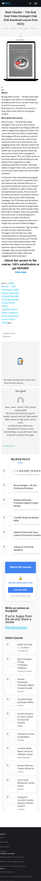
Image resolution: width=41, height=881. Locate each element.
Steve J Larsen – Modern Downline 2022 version (16, 876)
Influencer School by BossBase (23, 548)
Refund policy (4, 847)
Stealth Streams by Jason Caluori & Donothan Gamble (27, 534)
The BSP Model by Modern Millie (26, 519)
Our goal (20, 391)
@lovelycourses (16, 627)
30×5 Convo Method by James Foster (25, 782)
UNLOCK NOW (20, 590)
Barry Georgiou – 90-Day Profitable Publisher (25, 487)
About (2, 837)
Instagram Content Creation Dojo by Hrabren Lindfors (25, 801)
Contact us (3, 851)
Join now (20, 272)
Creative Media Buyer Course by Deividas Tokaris (25, 751)
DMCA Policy (4, 842)
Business (6, 336)
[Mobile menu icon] (36, 3)
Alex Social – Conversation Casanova (13, 866)
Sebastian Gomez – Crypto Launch (12, 857)
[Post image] (7, 474)
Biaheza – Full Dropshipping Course (12, 862)
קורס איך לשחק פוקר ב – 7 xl (27, 470)
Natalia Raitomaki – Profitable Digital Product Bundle (26, 502)
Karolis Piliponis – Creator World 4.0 (25, 767)
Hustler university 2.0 (7, 872)
